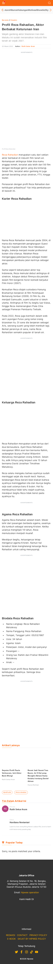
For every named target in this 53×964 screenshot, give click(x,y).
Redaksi (10, 935)
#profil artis (7, 792)
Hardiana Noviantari (19, 822)
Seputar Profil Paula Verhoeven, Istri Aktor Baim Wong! (11, 773)
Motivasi (32, 10)
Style (47, 10)
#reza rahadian (21, 792)
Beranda (5, 20)
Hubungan (23, 10)
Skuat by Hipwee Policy (32, 939)
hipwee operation (30, 892)
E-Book (11, 939)
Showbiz (41, 10)
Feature (6, 10)
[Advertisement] (26, 81)
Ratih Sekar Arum (28, 46)
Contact (22, 935)
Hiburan (14, 10)
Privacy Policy (38, 935)
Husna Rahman (33, 785)
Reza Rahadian (10, 154)
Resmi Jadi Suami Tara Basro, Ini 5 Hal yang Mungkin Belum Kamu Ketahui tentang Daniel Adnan (38, 775)
